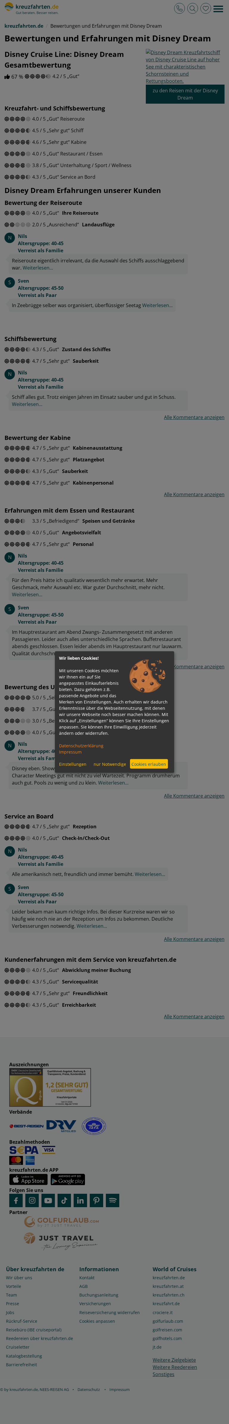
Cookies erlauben (148, 764)
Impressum (70, 752)
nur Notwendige (110, 764)
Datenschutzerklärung (81, 745)
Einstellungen (72, 764)
